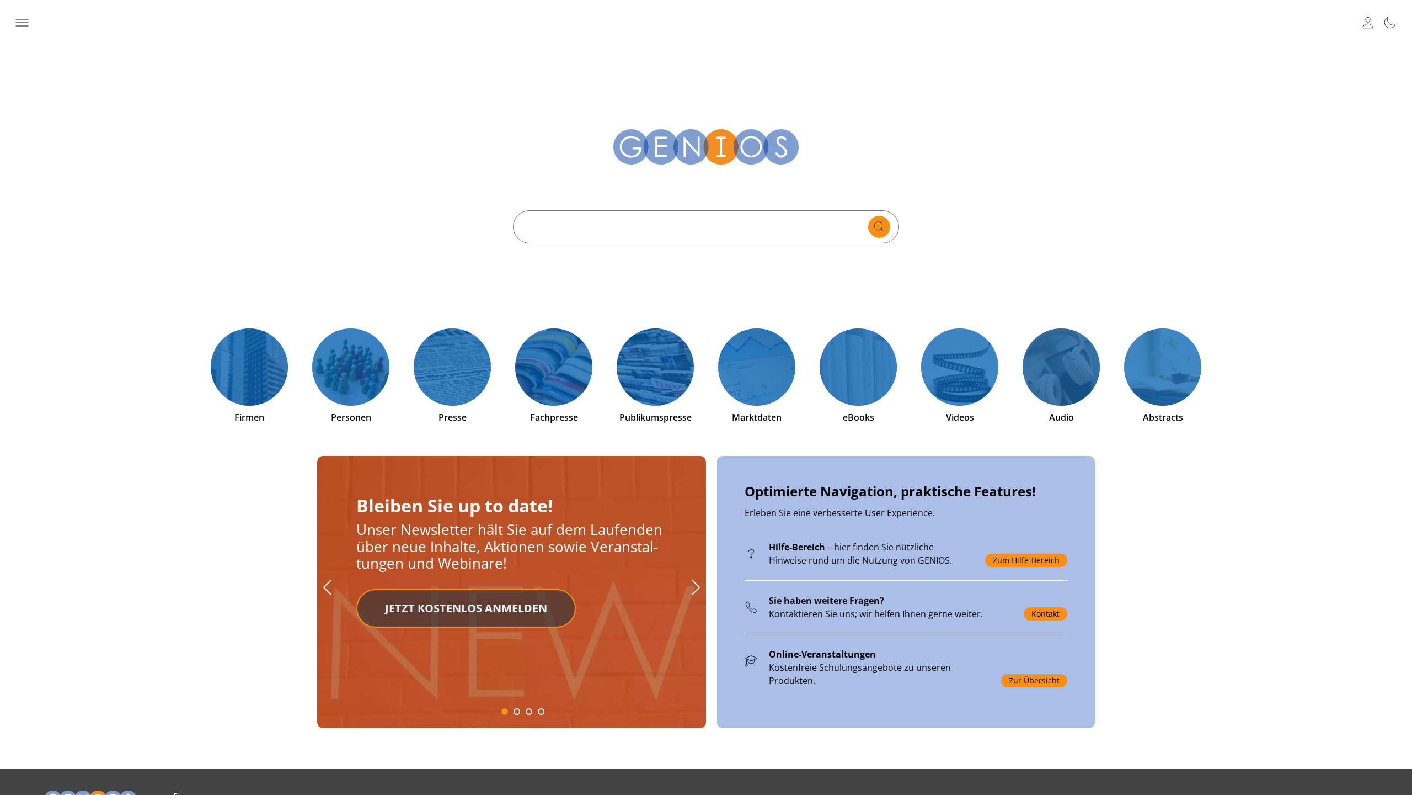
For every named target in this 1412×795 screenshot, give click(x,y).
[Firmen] (249, 367)
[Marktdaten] (756, 367)
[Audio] (1061, 367)
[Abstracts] (1162, 367)
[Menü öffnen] (22, 23)
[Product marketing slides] (706, 599)
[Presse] (452, 367)
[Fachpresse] (553, 367)
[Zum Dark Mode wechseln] (1390, 23)
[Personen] (350, 367)
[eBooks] (858, 367)
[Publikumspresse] (655, 367)
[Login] (1368, 23)
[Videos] (959, 367)
